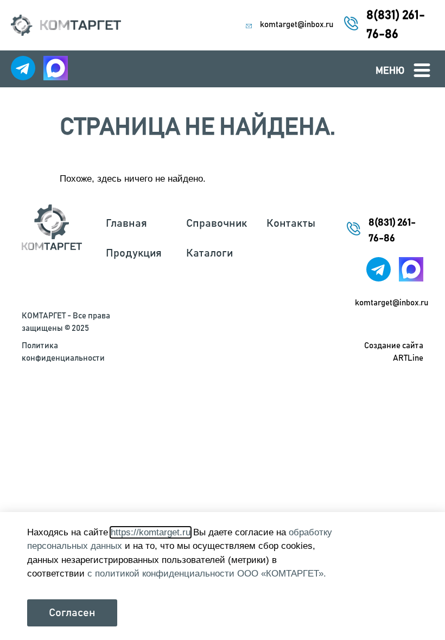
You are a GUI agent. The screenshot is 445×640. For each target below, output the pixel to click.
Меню (390, 71)
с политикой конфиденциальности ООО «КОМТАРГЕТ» (205, 573)
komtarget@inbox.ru (296, 25)
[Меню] (422, 70)
